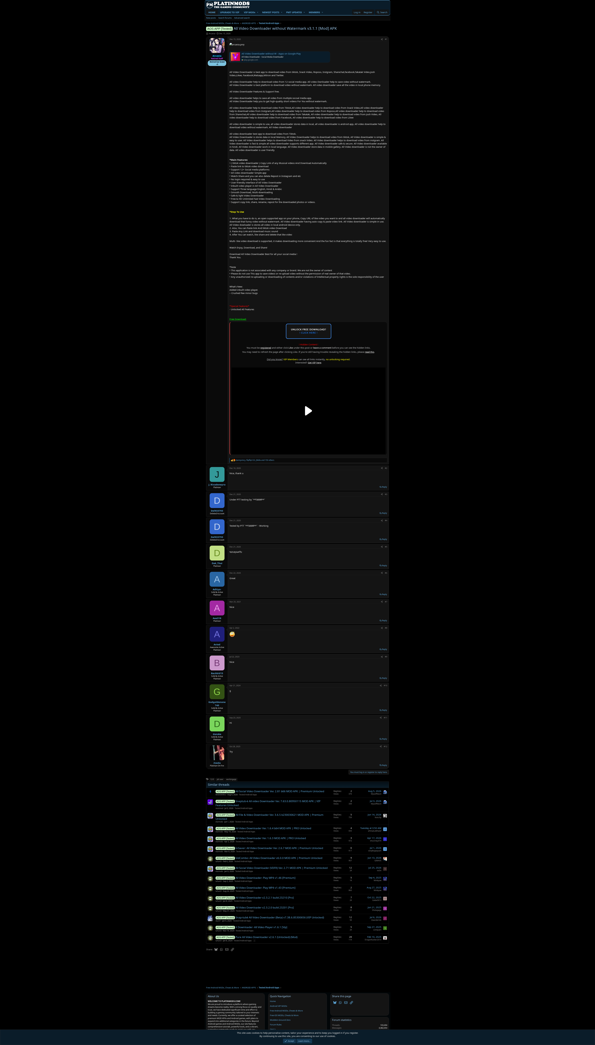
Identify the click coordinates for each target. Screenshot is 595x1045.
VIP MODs (249, 12)
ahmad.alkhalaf (374, 831)
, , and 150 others (255, 460)
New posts (211, 17)
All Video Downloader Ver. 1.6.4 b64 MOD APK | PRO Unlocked (273, 828)
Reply (384, 486)
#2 (386, 468)
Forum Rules (276, 1024)
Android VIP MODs (278, 1006)
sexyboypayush (374, 850)
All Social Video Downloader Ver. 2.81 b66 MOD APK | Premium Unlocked (280, 791)
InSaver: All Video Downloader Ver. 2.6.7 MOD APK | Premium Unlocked (279, 848)
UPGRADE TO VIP (229, 12)
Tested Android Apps (248, 794)
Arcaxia (212, 33)
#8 (386, 628)
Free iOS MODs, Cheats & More (284, 1015)
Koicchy (378, 817)
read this (369, 351)
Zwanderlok (376, 920)
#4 (386, 520)
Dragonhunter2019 (373, 939)
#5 (386, 546)
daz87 (218, 920)
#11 (385, 717)
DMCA (273, 1029)
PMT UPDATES (294, 12)
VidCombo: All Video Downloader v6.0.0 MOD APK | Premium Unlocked (279, 858)
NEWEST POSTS (270, 12)
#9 (386, 656)
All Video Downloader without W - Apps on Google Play (271, 53)
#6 (386, 573)
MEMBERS (314, 12)
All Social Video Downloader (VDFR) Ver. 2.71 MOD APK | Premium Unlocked (282, 868)
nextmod (219, 808)
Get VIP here (314, 362)
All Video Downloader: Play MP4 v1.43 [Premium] (265, 887)
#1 (386, 39)
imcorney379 (375, 840)
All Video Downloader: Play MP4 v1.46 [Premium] (265, 878)
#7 (386, 601)
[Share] (382, 39)
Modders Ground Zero (280, 1020)
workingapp (231, 779)
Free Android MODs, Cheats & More (286, 1010)
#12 (385, 746)
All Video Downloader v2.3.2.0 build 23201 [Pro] (265, 907)
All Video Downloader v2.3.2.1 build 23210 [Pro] (265, 897)
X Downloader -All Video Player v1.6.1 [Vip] (261, 927)
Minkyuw (377, 880)
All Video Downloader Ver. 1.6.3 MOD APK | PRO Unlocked (271, 838)
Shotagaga (376, 910)
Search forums (225, 17)
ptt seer (220, 779)
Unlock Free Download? (308, 331)
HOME (211, 12)
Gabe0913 (376, 900)
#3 (386, 494)
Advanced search (242, 17)
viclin (379, 870)
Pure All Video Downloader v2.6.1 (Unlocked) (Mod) (267, 937)
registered (265, 347)
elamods (219, 821)
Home (273, 1001)
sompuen (377, 929)
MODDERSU (221, 794)
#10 (385, 685)
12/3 (212, 779)
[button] (258, 12)
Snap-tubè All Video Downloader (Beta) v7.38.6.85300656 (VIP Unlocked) (280, 917)
